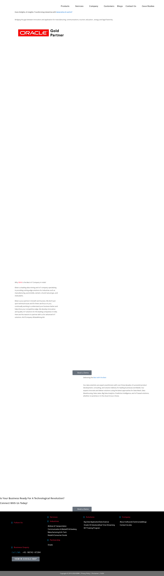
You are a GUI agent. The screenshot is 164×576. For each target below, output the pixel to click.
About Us (123, 522)
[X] (12, 527)
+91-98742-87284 (32, 552)
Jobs (130, 525)
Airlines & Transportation (57, 526)
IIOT (85, 528)
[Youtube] (12, 543)
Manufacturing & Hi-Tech (57, 532)
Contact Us (124, 525)
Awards (130, 522)
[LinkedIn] (12, 536)
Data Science (104, 522)
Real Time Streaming (107, 525)
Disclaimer (95, 573)
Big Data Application (91, 522)
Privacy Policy (85, 573)
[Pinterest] (12, 539)
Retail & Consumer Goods (57, 535)
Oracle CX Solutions (91, 525)
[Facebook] (12, 530)
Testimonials (137, 522)
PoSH (102, 573)
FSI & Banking (71, 529)
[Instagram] (12, 533)
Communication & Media (57, 529)
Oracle (50, 545)
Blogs (144, 522)
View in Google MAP (26, 559)
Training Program (93, 528)
